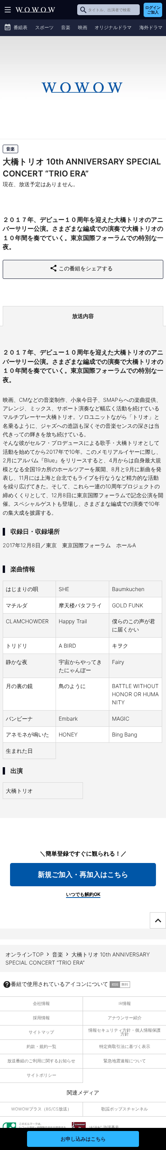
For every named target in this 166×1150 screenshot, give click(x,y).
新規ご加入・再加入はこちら (83, 874)
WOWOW (35, 9)
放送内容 (83, 316)
